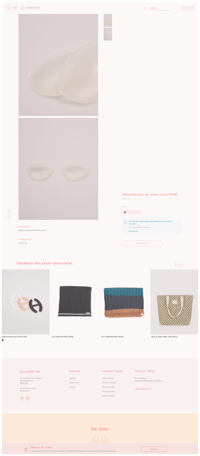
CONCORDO (154, 449)
